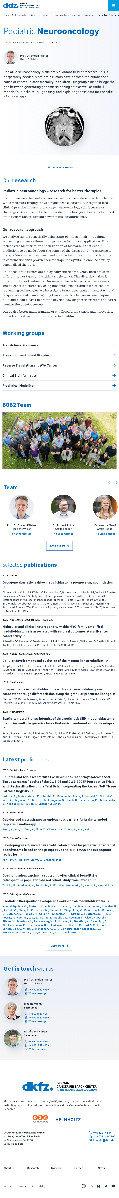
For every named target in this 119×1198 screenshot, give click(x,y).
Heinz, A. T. (9, 796)
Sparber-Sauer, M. (50, 804)
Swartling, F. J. (100, 921)
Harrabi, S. (91, 796)
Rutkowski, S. (63, 921)
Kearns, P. (8, 918)
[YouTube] (113, 1186)
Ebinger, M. (64, 796)
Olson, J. (90, 918)
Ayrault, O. (10, 910)
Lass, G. (33, 918)
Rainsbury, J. (24, 921)
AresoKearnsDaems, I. (16, 932)
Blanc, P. (24, 910)
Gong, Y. (7, 829)
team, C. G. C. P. (49, 929)
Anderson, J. (95, 906)
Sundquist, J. (43, 885)
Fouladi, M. (30, 914)
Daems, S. (56, 910)
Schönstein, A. (26, 796)
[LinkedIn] (91, 1186)
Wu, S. (72, 829)
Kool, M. (21, 918)
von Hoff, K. (9, 860)
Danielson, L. (92, 910)
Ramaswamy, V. (43, 921)
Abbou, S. (80, 906)
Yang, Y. (29, 829)
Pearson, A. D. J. (39, 925)
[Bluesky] (98, 1186)
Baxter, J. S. (35, 906)
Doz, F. (73, 925)
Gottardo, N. (93, 914)
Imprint (8, 1186)
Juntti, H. (72, 800)
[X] (106, 1186)
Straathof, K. (81, 921)
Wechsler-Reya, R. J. (15, 925)
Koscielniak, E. (46, 796)
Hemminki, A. (74, 885)
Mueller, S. (60, 918)
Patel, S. (102, 918)
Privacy (22, 1186)
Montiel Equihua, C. (14, 906)
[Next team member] (116, 482)
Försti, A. (58, 885)
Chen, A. (52, 829)
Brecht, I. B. (39, 800)
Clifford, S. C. (87, 925)
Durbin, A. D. (14, 914)
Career (78, 1168)
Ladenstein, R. (89, 800)
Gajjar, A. (44, 914)
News (101, 1168)
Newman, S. (76, 918)
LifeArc (101, 925)
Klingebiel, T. (15, 804)
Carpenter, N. (39, 910)
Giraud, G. (77, 914)
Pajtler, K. (31, 804)
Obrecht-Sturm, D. (30, 860)
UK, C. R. (32, 929)
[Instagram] (84, 1186)
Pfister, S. (8, 921)
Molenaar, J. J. (52, 906)
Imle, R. (7, 800)
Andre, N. (111, 906)
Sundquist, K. (26, 885)
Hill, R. (107, 914)
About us (9, 1168)
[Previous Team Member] (109, 482)
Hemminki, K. (106, 885)
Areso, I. (68, 906)
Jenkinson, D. (59, 925)
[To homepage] (21, 5)
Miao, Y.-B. (83, 829)
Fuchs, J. (78, 796)
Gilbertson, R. (60, 914)
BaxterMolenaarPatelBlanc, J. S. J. (81, 929)
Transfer (56, 1168)
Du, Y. (62, 829)
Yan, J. (18, 829)
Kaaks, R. (90, 885)
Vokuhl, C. (106, 796)
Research (33, 1168)
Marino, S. (46, 918)
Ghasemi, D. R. (53, 860)
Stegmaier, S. (22, 800)
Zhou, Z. (40, 829)
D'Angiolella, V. (73, 910)
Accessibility (39, 1186)
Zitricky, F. (8, 885)
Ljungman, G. (56, 800)
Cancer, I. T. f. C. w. (13, 929)
